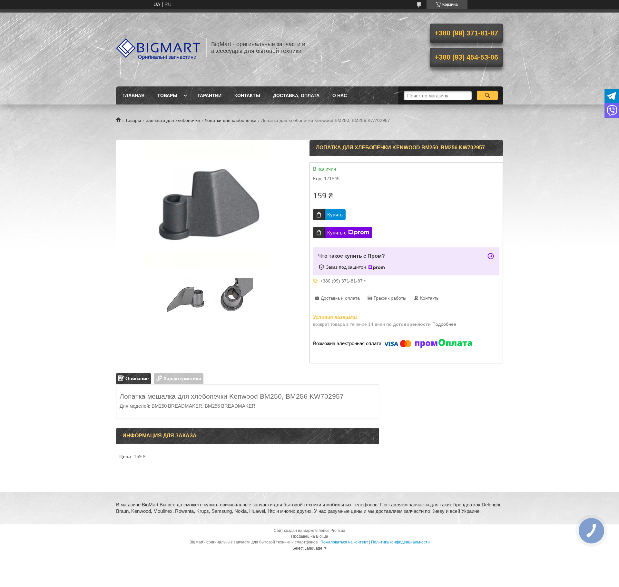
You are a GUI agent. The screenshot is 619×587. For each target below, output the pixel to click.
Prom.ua (337, 530)
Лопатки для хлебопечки (230, 120)
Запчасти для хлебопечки (173, 120)
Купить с (337, 232)
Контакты (247, 95)
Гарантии (209, 95)
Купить (335, 214)
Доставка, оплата (296, 95)
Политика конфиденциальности (400, 542)
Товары (167, 95)
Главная (133, 95)
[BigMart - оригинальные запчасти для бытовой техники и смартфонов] (158, 48)
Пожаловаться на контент (344, 542)
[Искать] (487, 95)
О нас (339, 95)
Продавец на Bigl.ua (309, 536)
